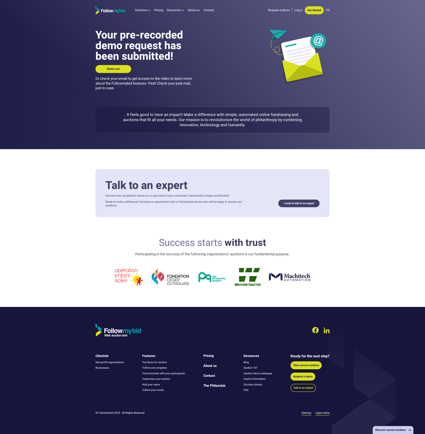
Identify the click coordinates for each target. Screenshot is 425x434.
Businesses (102, 368)
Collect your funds (153, 390)
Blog (246, 362)
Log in (298, 10)
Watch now (113, 69)
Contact (209, 10)
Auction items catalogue (258, 373)
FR (328, 10)
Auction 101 (251, 368)
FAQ (246, 390)
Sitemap (306, 412)
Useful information (255, 379)
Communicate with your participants (163, 373)
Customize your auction (156, 379)
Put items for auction (154, 362)
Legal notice (322, 412)
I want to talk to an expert (299, 203)
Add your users (151, 385)
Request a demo (303, 376)
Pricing (158, 10)
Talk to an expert (303, 387)
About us (194, 10)
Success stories (253, 385)
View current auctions (306, 365)
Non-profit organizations (109, 362)
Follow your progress (154, 368)
